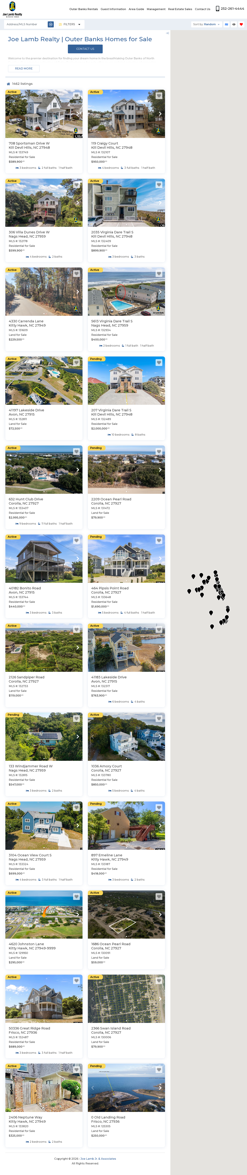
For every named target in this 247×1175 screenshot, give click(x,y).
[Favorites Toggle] (241, 24)
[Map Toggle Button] (226, 24)
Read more (24, 68)
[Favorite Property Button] (76, 95)
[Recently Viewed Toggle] (234, 24)
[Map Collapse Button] (167, 33)
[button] (10, 113)
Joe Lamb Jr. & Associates (98, 1158)
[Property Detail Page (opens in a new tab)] (44, 114)
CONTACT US (85, 48)
